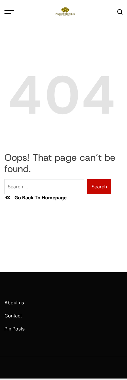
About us (14, 303)
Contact (13, 316)
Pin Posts (14, 329)
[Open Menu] (9, 11)
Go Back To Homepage (40, 198)
